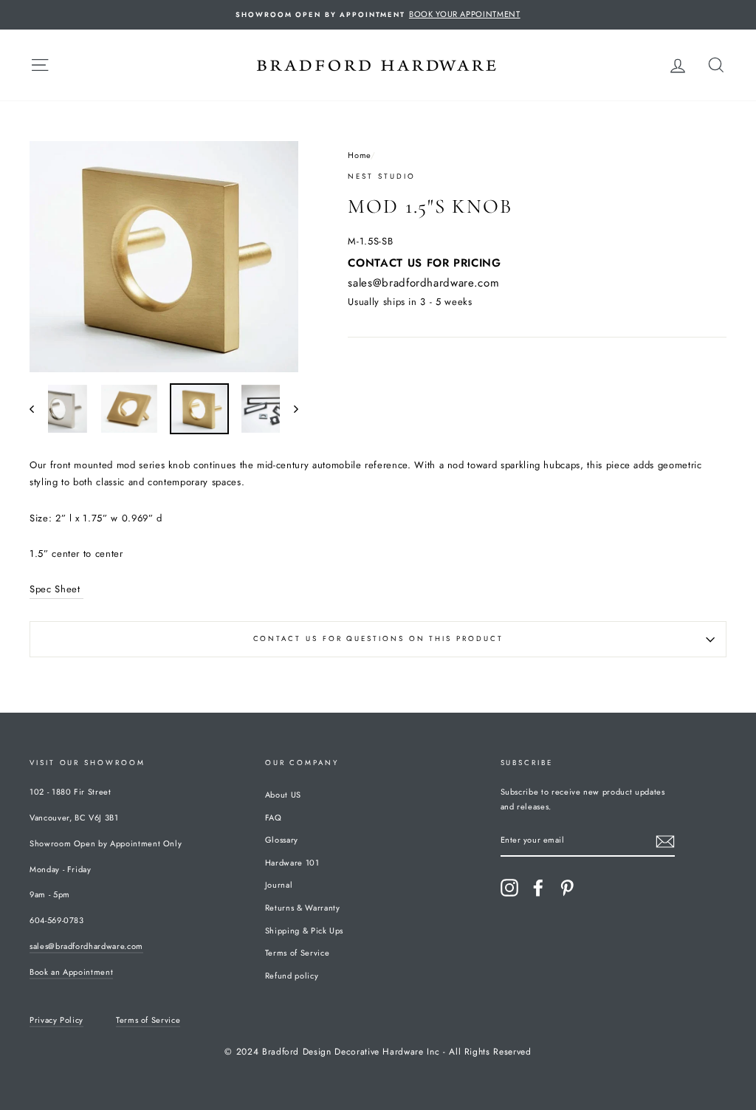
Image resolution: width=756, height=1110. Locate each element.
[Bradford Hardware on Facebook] (538, 888)
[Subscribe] (665, 841)
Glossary (281, 840)
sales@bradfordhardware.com (423, 283)
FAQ (273, 817)
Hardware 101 (292, 863)
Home (359, 155)
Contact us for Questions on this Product (378, 639)
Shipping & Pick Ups (304, 930)
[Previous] (39, 408)
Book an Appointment (71, 972)
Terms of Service (297, 953)
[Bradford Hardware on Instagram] (509, 888)
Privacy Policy (56, 1020)
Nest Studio (381, 176)
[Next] (289, 408)
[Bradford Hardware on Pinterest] (567, 888)
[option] (378, 14)
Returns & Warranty (302, 908)
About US (283, 795)
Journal (279, 885)
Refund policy (291, 975)
